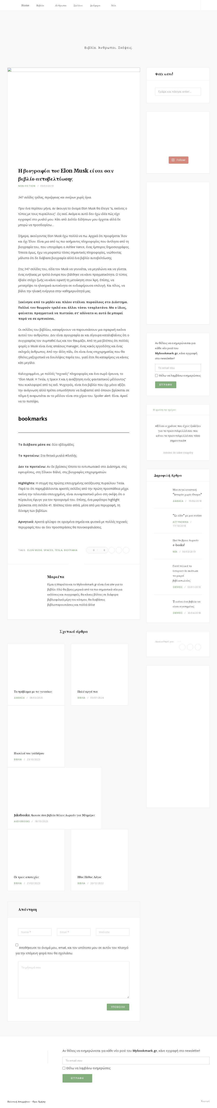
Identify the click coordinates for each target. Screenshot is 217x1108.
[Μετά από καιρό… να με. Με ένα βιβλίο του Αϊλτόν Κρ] (190, 145)
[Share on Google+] (126, 550)
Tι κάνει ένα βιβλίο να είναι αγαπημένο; (186, 604)
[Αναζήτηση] (205, 5)
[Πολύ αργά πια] (99, 664)
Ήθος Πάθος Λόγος (90, 877)
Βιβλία (40, 5)
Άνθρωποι (61, 5)
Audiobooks (22, 821)
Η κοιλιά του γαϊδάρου (29, 753)
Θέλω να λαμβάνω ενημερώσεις (180, 375)
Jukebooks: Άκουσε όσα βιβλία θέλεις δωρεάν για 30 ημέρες (54, 815)
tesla (59, 550)
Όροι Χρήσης (39, 1101)
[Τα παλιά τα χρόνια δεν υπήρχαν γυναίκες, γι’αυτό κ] (166, 129)
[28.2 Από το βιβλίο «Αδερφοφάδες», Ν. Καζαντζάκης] (190, 129)
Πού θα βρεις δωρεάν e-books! (186, 543)
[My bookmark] (108, 33)
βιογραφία (70, 550)
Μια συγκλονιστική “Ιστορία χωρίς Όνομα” (187, 492)
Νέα (113, 5)
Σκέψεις (78, 5)
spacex (48, 550)
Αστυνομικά (181, 522)
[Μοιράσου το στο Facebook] (111, 550)
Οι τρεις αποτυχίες (26, 877)
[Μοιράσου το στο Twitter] (119, 550)
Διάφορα (95, 5)
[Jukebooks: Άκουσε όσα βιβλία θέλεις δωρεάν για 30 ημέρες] (54, 787)
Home (25, 5)
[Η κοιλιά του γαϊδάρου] (36, 725)
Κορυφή (205, 1101)
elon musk (34, 550)
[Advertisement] (178, 253)
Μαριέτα (55, 576)
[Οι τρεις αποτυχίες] (36, 849)
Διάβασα (19, 697)
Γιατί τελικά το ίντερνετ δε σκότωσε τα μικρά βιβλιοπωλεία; (185, 573)
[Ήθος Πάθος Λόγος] (99, 849)
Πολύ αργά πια (88, 692)
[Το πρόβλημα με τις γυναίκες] (36, 664)
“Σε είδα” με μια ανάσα (187, 515)
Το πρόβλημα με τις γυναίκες (33, 692)
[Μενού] (12, 5)
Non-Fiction (26, 185)
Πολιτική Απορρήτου (18, 1101)
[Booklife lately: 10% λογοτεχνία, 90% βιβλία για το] (166, 145)
